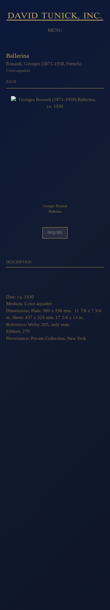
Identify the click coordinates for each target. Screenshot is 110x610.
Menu (55, 30)
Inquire (55, 233)
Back (11, 82)
